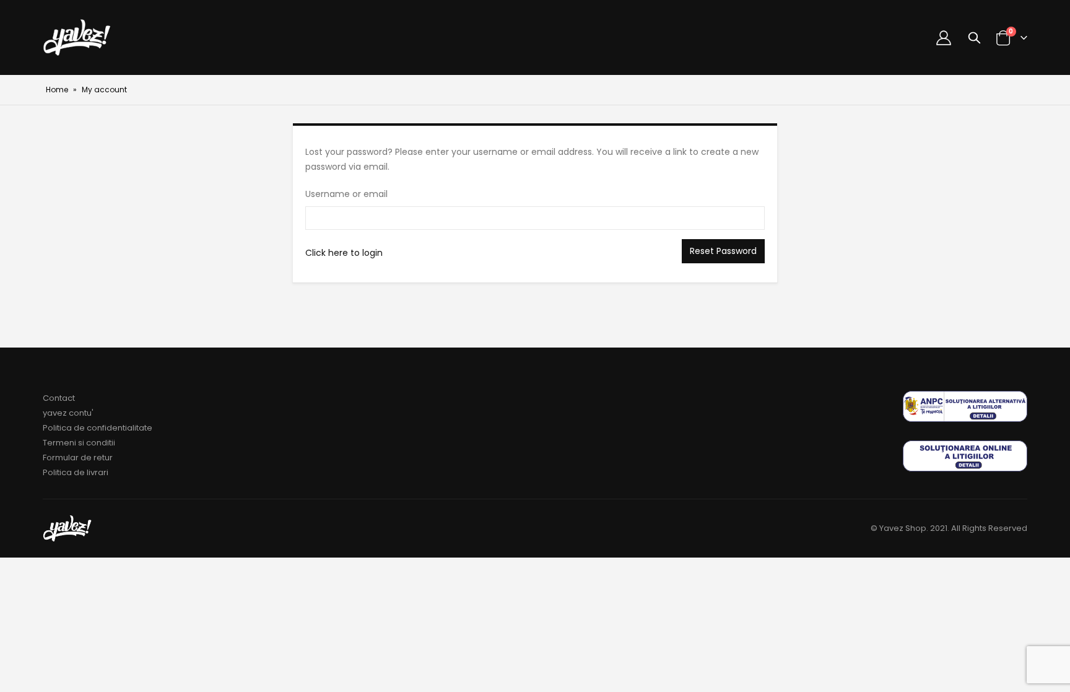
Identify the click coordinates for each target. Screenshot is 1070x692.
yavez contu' (68, 413)
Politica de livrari (75, 472)
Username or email (346, 194)
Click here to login (344, 253)
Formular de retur (78, 457)
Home (57, 89)
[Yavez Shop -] (77, 37)
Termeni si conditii (79, 443)
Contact (59, 398)
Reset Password (723, 251)
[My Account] (943, 37)
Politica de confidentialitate (97, 428)
